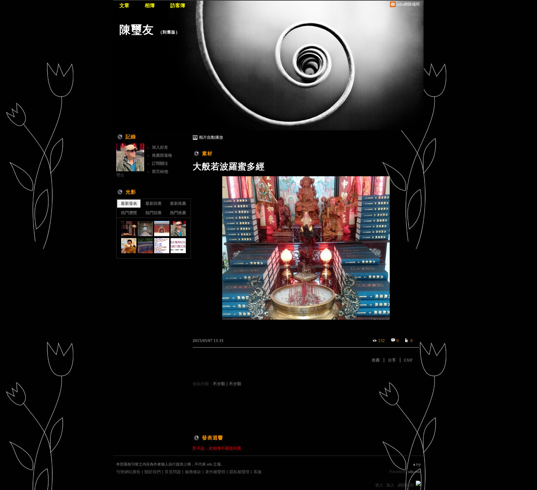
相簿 (150, 5)
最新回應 (153, 203)
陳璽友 (136, 29)
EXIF (408, 360)
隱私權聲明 (239, 472)
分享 (392, 360)
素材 (207, 153)
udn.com (414, 472)
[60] (128, 228)
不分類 (219, 383)
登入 (379, 485)
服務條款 (193, 472)
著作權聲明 (215, 472)
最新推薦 (178, 203)
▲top (416, 464)
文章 (124, 5)
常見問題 (173, 472)
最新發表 (129, 203)
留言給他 (160, 171)
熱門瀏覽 (129, 212)
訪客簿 (177, 5)
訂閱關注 (160, 163)
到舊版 (169, 32)
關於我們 (153, 472)
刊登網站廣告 (128, 472)
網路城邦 (406, 485)
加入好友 (160, 147)
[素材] (145, 228)
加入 (390, 485)
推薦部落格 (162, 155)
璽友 (120, 175)
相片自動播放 (211, 137)
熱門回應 (153, 212)
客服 (258, 472)
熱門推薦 (178, 212)
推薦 (376, 360)
